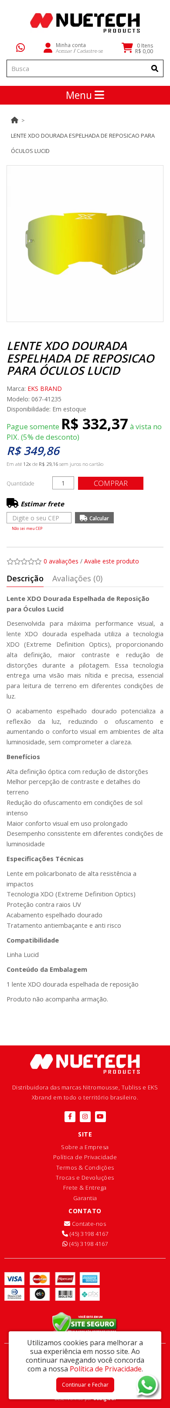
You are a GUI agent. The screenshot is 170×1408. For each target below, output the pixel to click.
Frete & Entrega (85, 1187)
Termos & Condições (85, 1167)
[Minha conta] (48, 47)
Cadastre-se (90, 50)
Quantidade (20, 483)
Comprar (111, 483)
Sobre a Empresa (85, 1147)
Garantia (85, 1198)
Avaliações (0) (77, 578)
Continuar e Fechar (85, 1384)
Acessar (64, 50)
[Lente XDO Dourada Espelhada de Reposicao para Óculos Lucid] (85, 243)
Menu (80, 95)
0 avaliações (61, 561)
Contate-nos (88, 1224)
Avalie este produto (111, 561)
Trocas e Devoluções (85, 1177)
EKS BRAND (44, 388)
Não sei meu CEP (27, 528)
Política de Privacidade (85, 1157)
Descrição (25, 578)
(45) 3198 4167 (88, 1234)
